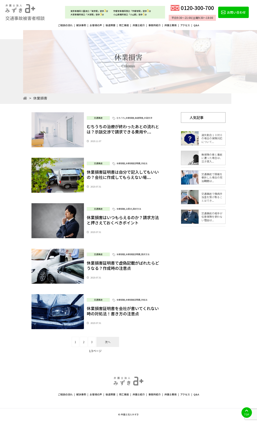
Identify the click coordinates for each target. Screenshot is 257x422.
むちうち (121, 117)
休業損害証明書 (133, 163)
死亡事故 (124, 25)
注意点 (129, 208)
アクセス (185, 25)
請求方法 (137, 208)
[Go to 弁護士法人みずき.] (25, 98)
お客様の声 (96, 25)
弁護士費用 (170, 25)
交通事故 (98, 117)
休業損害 (130, 117)
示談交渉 (148, 117)
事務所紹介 (154, 25)
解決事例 (81, 25)
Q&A (196, 25)
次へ (107, 342)
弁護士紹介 (139, 25)
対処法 (144, 163)
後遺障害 (110, 25)
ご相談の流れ (65, 25)
